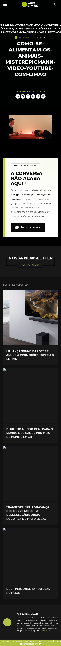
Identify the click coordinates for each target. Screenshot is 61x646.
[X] (28, 96)
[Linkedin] (33, 96)
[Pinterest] (38, 96)
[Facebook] (23, 96)
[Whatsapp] (17, 96)
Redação (25, 37)
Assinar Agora (30, 265)
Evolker (38, 644)
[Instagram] (43, 96)
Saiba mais (45, 631)
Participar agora (30, 227)
